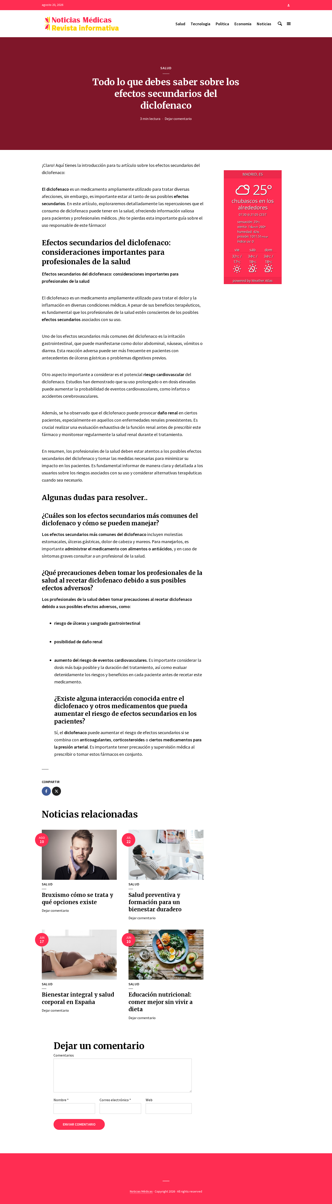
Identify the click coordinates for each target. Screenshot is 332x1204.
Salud (180, 23)
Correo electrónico (115, 1100)
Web (149, 1100)
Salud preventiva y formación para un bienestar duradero (155, 902)
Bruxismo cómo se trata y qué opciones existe (77, 899)
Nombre (61, 1100)
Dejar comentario (178, 118)
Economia (242, 23)
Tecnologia (200, 23)
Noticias (264, 23)
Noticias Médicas (141, 1191)
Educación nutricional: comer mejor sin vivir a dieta (161, 1002)
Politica (222, 23)
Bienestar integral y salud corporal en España (78, 998)
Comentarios (64, 1055)
